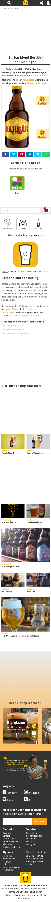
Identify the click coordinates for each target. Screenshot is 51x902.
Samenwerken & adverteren (10, 843)
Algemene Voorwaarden (9, 857)
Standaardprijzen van (13, 329)
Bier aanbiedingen (34, 835)
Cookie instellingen (11, 847)
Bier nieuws (31, 838)
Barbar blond (38, 75)
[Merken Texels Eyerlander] (38, 511)
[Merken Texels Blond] (13, 441)
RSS (30, 800)
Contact (6, 835)
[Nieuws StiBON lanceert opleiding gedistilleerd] (25, 614)
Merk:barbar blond (11, 8)
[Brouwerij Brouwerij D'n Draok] (25, 545)
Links (5, 864)
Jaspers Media (39, 895)
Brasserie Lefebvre (37, 82)
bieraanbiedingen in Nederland (24, 315)
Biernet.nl (10, 895)
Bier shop (30, 841)
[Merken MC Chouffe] (13, 580)
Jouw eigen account (12, 867)
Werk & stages (9, 838)
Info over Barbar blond (14, 325)
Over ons (7, 833)
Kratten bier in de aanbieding (17, 333)
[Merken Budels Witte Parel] (38, 441)
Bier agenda (31, 844)
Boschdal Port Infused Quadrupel (34, 865)
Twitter (10, 800)
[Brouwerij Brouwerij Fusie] (13, 511)
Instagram (33, 792)
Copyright (7, 861)
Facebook (11, 792)
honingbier (28, 79)
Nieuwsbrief (8, 869)
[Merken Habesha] (38, 580)
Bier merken (31, 833)
